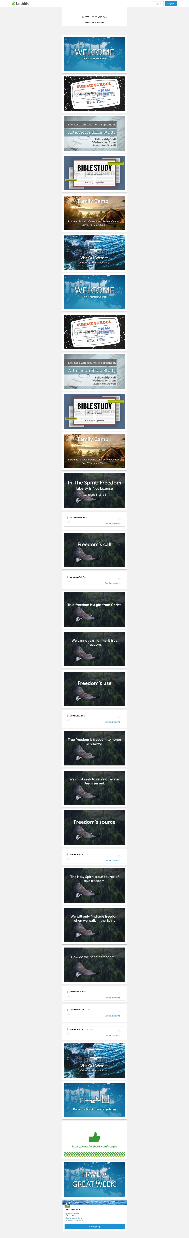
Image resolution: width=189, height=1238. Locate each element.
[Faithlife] (22, 3)
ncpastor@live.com (72, 1213)
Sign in (158, 3)
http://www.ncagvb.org (73, 1218)
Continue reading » (113, 523)
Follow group (94, 1226)
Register (170, 3)
